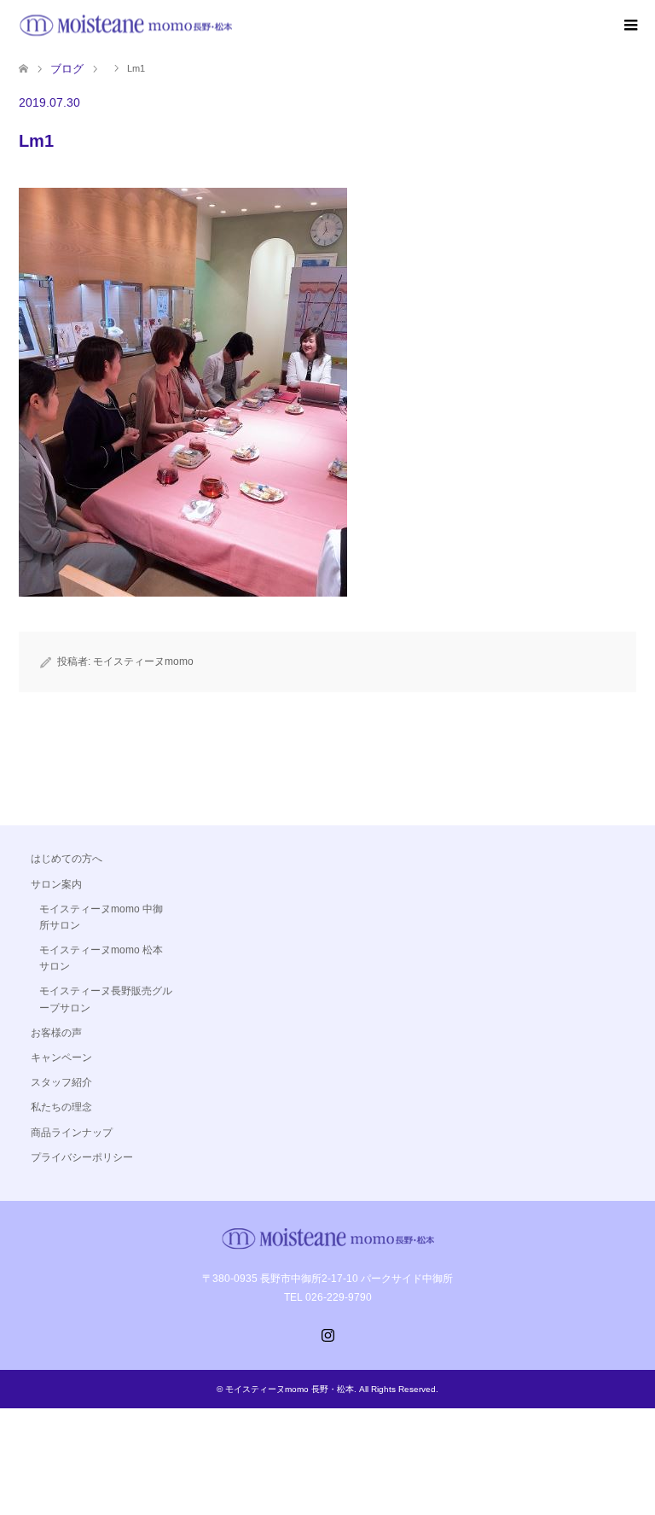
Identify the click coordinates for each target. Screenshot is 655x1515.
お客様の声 (56, 1033)
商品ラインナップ (72, 1133)
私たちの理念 (61, 1107)
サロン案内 (56, 884)
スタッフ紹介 (61, 1082)
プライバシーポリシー (82, 1157)
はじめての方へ (66, 859)
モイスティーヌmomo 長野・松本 (289, 1389)
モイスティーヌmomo (143, 661)
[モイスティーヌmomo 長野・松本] (125, 25)
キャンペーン (61, 1057)
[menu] (629, 25)
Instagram (327, 1333)
